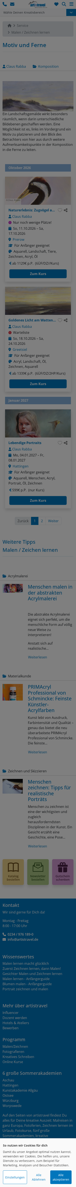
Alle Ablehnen (39, 1177)
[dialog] (38, 1162)
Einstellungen (15, 1177)
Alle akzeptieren (61, 1177)
